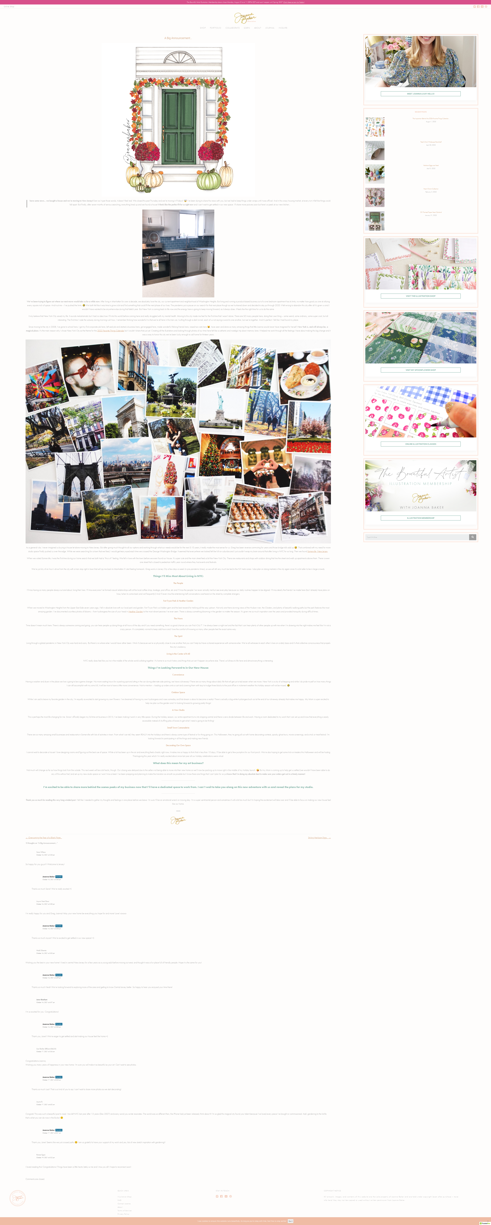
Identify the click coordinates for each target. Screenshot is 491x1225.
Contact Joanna (124, 1203)
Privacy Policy (123, 1214)
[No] (488, 1221)
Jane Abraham (41, 999)
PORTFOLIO (215, 27)
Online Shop (9, 6)
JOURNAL (270, 27)
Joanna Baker (49, 876)
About (120, 1207)
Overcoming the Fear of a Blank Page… (44, 837)
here (330, 1200)
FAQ (119, 1200)
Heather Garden (136, 611)
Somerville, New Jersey (318, 551)
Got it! (291, 1221)
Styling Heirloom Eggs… (319, 837)
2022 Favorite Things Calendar (110, 330)
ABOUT (257, 27)
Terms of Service (125, 1210)
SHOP (203, 27)
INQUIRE (283, 27)
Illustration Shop (125, 1197)
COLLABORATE (233, 27)
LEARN (247, 27)
